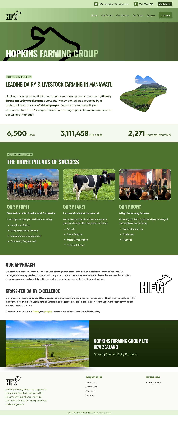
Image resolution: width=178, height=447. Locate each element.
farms (36, 311)
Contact (165, 15)
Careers (151, 15)
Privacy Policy (153, 382)
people (48, 311)
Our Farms (106, 15)
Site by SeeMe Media (102, 412)
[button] (25, 364)
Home (94, 15)
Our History (122, 15)
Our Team (138, 15)
